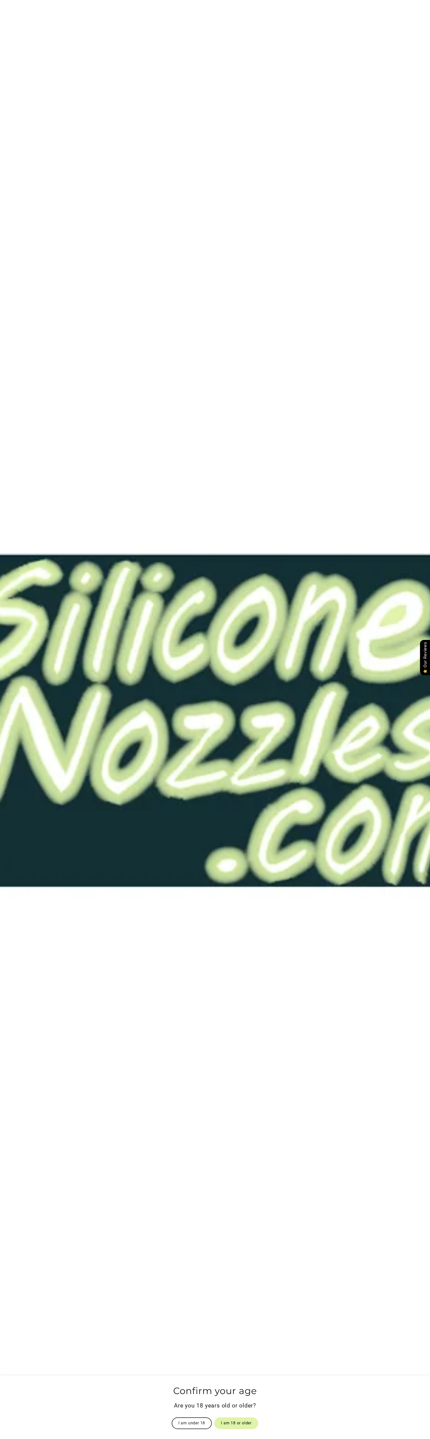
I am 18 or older (236, 1423)
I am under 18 (191, 1423)
